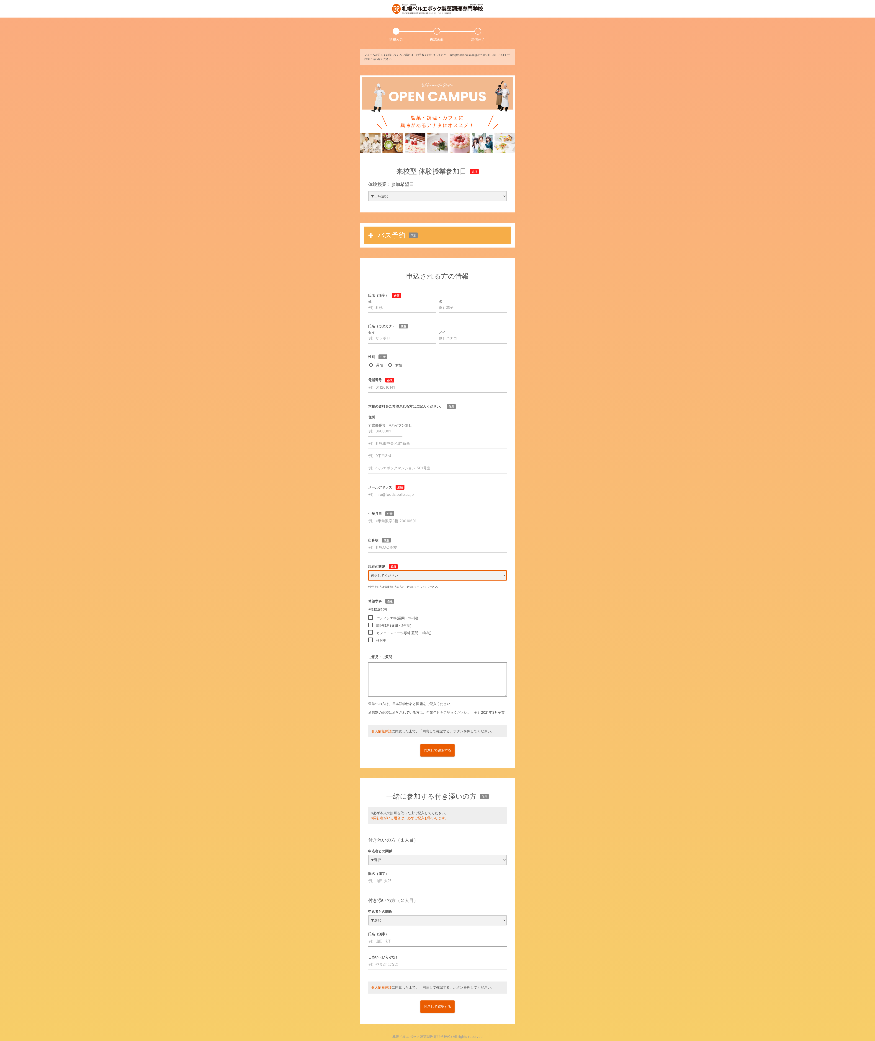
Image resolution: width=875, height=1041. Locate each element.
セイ (371, 332)
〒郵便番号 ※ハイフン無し (390, 425)
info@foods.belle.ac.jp (464, 55)
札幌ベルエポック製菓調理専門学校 (419, 1036)
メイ (442, 332)
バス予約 (397, 235)
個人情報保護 (381, 731)
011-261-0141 (495, 55)
